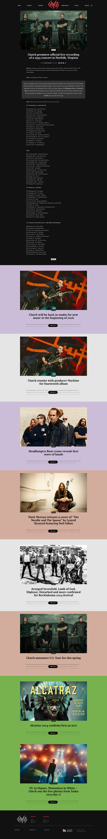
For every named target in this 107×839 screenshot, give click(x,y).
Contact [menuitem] (87, 5)
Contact (45, 822)
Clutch (53, 259)
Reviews (32, 822)
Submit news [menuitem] (64, 5)
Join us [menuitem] (76, 5)
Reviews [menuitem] (41, 5)
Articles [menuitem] (29, 5)
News (53, 49)
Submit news (46, 821)
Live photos (53, 783)
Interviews (33, 821)
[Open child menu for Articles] (32, 5)
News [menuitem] (19, 5)
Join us (44, 819)
